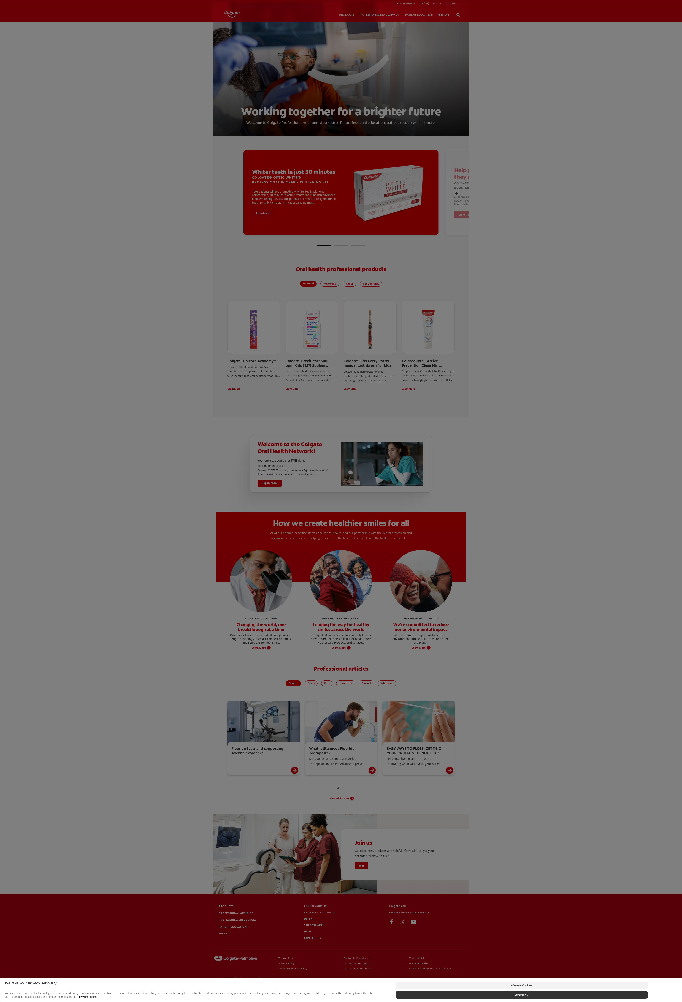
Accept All (521, 994)
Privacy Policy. (88, 996)
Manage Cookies (521, 985)
